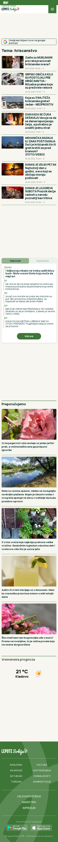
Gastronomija (42, 770)
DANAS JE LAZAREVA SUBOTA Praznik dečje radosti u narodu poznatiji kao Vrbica (40, 193)
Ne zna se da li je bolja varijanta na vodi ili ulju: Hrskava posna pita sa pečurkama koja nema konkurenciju (29, 286)
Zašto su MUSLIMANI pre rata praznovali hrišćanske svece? (39, 61)
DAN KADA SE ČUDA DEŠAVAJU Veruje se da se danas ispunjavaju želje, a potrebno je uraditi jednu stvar (40, 121)
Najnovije (16, 770)
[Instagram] (44, 752)
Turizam (16, 781)
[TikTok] (37, 752)
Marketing (29, 802)
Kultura (42, 765)
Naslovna (16, 765)
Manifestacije (42, 781)
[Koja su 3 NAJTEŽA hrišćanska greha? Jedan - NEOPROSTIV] (13, 103)
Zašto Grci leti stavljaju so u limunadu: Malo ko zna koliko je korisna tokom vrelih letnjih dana (28, 593)
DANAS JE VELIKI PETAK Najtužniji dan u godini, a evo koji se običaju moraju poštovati (40, 171)
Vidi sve (29, 336)
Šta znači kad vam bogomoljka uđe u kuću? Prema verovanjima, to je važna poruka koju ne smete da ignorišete (28, 641)
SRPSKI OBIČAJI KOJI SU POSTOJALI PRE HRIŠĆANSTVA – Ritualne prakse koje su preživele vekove (39, 81)
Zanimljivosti (42, 776)
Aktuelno (16, 776)
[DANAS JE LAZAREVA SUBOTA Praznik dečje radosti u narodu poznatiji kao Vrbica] (13, 195)
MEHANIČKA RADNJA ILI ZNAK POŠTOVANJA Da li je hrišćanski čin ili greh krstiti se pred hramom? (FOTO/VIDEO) (40, 146)
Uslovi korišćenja (29, 796)
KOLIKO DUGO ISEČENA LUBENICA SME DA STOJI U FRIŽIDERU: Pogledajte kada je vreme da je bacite (29, 324)
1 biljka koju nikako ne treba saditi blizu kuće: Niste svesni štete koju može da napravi (29, 273)
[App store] (41, 827)
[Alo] (5, 2)
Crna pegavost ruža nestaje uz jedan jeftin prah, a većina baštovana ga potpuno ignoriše (28, 446)
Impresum (29, 808)
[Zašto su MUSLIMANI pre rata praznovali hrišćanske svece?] (13, 62)
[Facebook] (31, 752)
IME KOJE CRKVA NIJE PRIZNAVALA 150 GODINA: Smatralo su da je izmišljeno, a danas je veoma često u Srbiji (30, 311)
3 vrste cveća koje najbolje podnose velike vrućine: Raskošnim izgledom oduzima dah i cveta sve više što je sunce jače (28, 545)
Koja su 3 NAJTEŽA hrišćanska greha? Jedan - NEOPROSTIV (39, 101)
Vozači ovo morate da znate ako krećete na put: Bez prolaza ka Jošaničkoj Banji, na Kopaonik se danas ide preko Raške (28, 299)
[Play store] (17, 827)
